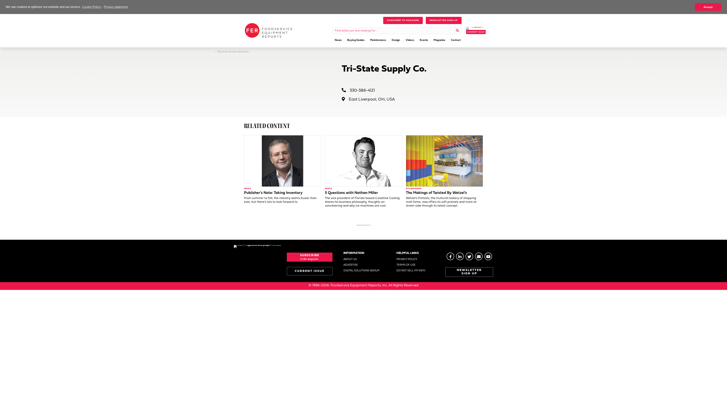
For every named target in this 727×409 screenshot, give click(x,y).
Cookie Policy (91, 7)
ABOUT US (350, 259)
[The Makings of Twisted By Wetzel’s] (444, 160)
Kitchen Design (413, 189)
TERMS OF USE (406, 265)
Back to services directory (233, 51)
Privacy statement (116, 7)
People (247, 189)
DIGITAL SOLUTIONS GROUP (361, 270)
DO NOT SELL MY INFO (410, 270)
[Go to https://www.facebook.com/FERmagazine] (450, 256)
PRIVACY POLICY (406, 259)
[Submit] (457, 31)
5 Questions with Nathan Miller (351, 193)
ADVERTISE (350, 265)
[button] (403, 20)
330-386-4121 (362, 90)
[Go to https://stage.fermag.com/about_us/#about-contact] (479, 256)
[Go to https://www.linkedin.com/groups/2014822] (460, 256)
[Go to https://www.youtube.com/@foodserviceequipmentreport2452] (488, 256)
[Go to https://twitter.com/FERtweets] (469, 256)
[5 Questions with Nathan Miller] (363, 160)
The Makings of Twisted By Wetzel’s (436, 193)
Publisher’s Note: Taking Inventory (273, 193)
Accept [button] (708, 7)
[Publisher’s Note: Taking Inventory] (282, 160)
